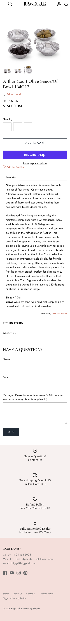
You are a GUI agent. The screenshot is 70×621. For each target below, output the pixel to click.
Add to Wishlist (15, 167)
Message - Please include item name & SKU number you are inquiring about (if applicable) (33, 397)
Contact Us (31, 593)
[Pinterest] (25, 573)
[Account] (58, 4)
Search (6, 593)
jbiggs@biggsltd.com (23, 563)
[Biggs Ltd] (35, 4)
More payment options (35, 163)
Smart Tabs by (57, 313)
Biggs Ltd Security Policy (14, 598)
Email (6, 377)
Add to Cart (35, 143)
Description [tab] (11, 177)
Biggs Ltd (15, 608)
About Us (17, 593)
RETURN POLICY (13, 323)
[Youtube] (12, 573)
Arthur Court (13, 94)
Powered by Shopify (30, 608)
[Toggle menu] (4, 4)
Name (6, 359)
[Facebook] (5, 573)
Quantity (8, 119)
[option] (35, 36)
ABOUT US (9, 333)
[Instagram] (19, 573)
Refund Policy (47, 593)
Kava (65, 313)
